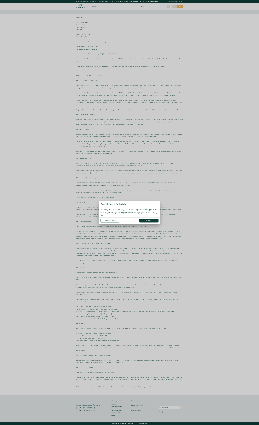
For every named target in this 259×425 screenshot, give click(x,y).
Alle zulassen (149, 220)
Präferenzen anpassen (110, 220)
